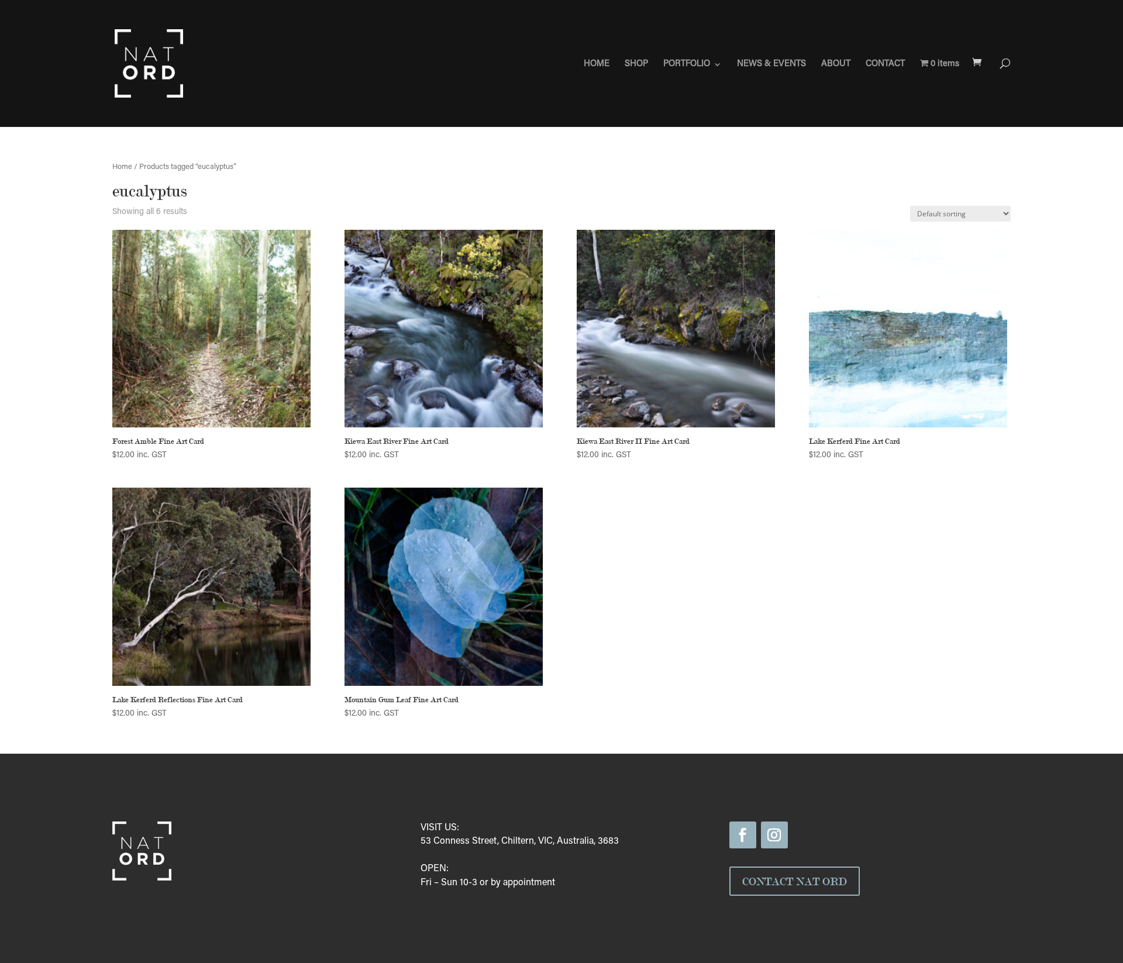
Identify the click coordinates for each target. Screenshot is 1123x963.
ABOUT (835, 64)
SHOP (636, 64)
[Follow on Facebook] (742, 835)
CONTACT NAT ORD (794, 881)
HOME (596, 64)
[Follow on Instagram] (774, 835)
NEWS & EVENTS (771, 64)
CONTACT (885, 64)
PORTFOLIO (686, 64)
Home (122, 167)
